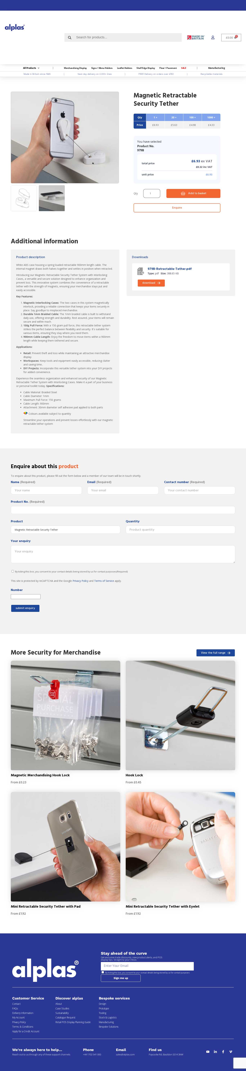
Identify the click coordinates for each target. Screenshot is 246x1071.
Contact (16, 1003)
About (58, 1003)
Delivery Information (22, 1013)
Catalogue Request (65, 1017)
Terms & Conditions (22, 1026)
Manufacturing (106, 1022)
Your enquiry (21, 541)
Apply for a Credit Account (25, 1031)
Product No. (28, 502)
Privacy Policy (80, 581)
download (148, 283)
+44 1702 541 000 (92, 1054)
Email (99, 482)
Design (102, 1003)
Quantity (133, 521)
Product (17, 521)
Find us (155, 1050)
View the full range (213, 653)
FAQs (15, 1008)
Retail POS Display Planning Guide (73, 1022)
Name (23, 482)
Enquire (177, 208)
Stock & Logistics (108, 1017)
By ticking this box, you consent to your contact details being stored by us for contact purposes (71, 571)
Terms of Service (104, 581)
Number (17, 590)
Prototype (104, 1008)
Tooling (102, 1013)
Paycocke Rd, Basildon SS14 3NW (166, 1054)
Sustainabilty (61, 1013)
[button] (31, 68)
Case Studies (62, 1008)
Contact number (184, 482)
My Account (18, 1017)
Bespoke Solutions (108, 1026)
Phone (88, 1050)
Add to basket (197, 193)
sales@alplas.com (125, 1054)
